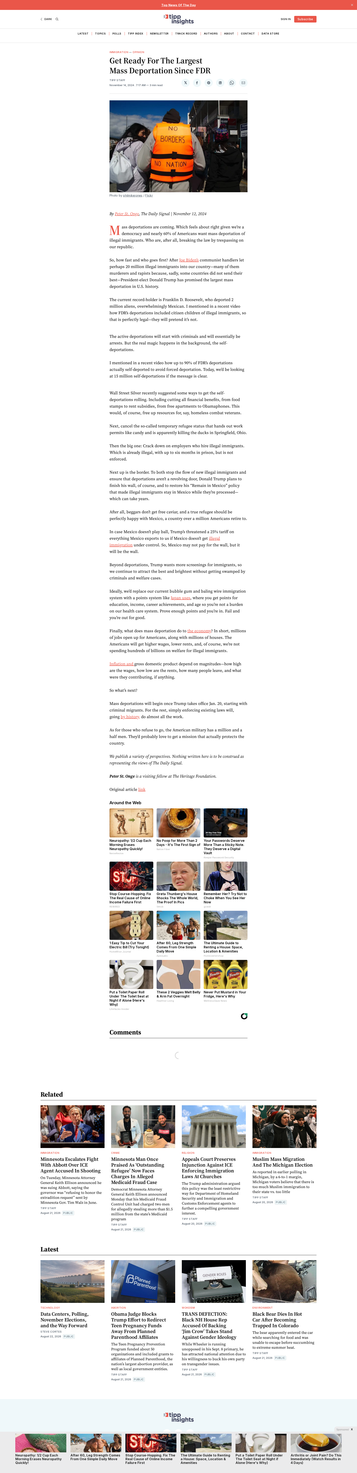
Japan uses (180, 598)
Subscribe (305, 19)
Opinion (138, 52)
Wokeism (188, 1307)
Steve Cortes (51, 1331)
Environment (262, 1307)
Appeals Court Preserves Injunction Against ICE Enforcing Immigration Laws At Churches (209, 1168)
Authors (211, 33)
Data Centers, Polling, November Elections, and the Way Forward (64, 1320)
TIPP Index (135, 33)
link (141, 789)
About (229, 33)
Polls (116, 33)
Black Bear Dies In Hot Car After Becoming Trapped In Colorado (277, 1320)
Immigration (119, 52)
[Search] (57, 19)
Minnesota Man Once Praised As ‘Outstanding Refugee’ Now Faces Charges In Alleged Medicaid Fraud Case (137, 1171)
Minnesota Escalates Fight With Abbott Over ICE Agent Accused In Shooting (70, 1165)
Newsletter (159, 33)
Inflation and (121, 664)
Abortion (118, 1307)
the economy (199, 631)
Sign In (286, 19)
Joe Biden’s (189, 260)
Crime (115, 1152)
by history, (130, 717)
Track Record (186, 33)
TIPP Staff (117, 80)
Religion (188, 1152)
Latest (83, 33)
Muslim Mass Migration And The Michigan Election (282, 1162)
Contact (248, 33)
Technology (50, 1307)
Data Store (270, 33)
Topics (100, 33)
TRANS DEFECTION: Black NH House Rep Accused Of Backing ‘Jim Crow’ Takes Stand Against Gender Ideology (209, 1325)
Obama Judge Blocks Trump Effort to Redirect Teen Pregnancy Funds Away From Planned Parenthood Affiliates (138, 1325)
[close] (352, 5)
